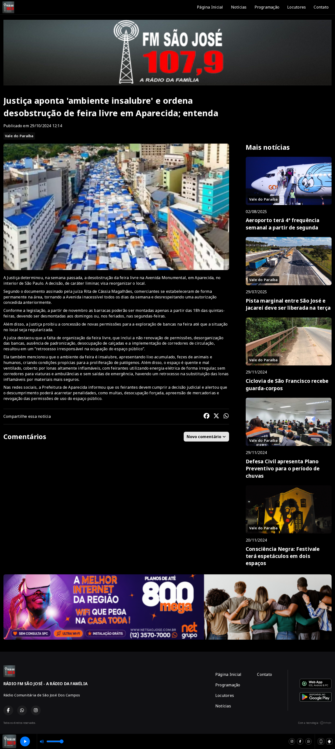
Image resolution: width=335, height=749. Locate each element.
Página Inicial (210, 7)
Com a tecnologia (308, 723)
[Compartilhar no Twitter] (216, 416)
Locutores (296, 7)
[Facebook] (300, 741)
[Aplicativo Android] (329, 741)
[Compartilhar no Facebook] (206, 416)
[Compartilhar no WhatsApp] (226, 416)
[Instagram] (292, 741)
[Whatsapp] (308, 741)
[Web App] (321, 741)
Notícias (239, 7)
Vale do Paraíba (19, 135)
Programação (267, 7)
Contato (321, 7)
